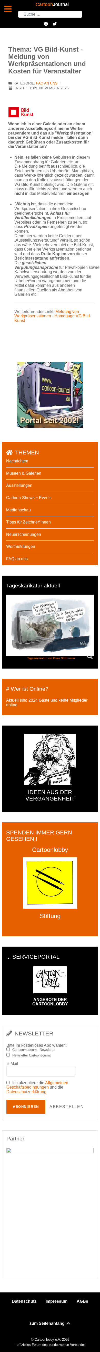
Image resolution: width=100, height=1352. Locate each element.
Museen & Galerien (23, 473)
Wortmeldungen (20, 546)
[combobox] (50, 14)
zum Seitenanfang (47, 1323)
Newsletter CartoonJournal (31, 1055)
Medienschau (18, 510)
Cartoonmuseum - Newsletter (33, 1050)
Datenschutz (24, 1301)
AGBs (82, 1301)
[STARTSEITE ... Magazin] (50, 394)
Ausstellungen (19, 485)
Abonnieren (26, 1107)
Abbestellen (66, 1107)
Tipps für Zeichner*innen (28, 522)
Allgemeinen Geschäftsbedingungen (37, 1085)
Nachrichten (17, 461)
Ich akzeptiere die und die (37, 1087)
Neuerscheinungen (23, 534)
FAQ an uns (46, 83)
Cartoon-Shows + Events (29, 498)
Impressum (56, 1301)
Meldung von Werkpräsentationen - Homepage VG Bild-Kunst (52, 316)
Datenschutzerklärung (26, 1092)
